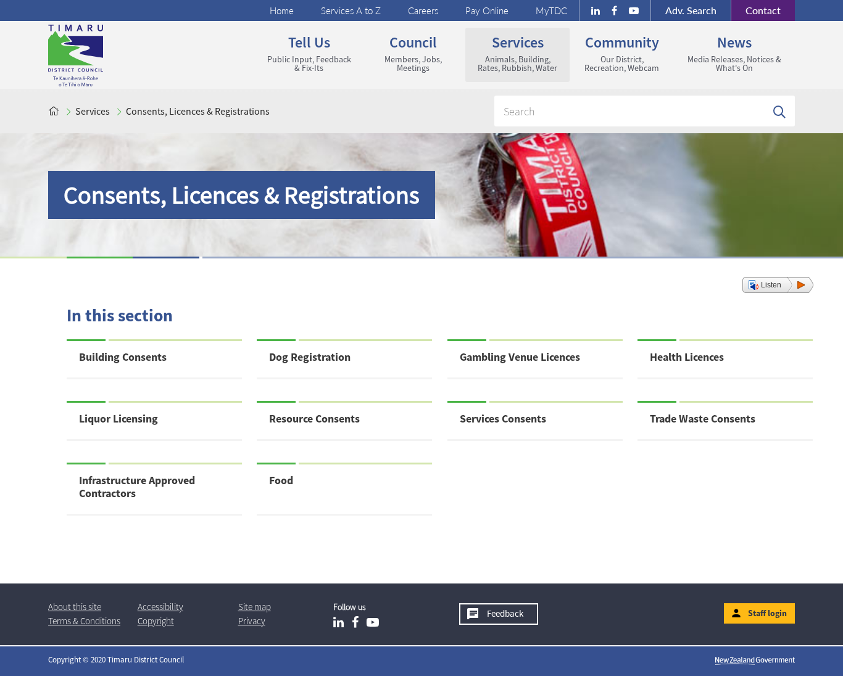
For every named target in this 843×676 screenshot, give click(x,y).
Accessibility (160, 606)
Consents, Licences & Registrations (198, 111)
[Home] (53, 111)
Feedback (505, 613)
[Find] (779, 111)
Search (690, 10)
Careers (423, 10)
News (727, 53)
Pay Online (487, 10)
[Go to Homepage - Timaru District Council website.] (124, 55)
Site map (254, 606)
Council (401, 53)
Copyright (156, 621)
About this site (74, 606)
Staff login (767, 613)
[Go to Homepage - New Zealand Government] (755, 660)
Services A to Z (351, 10)
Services (511, 53)
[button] (777, 285)
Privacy (251, 621)
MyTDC (551, 10)
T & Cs (84, 621)
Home (282, 10)
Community (614, 53)
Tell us (304, 53)
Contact (756, 10)
